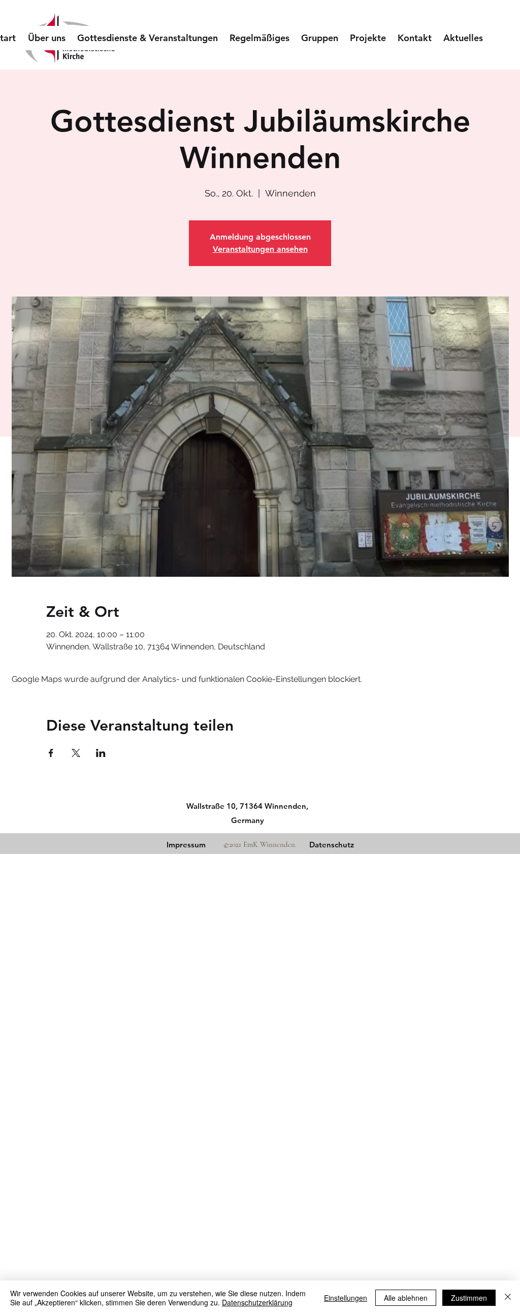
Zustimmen (469, 1298)
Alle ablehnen (406, 1298)
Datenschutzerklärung (257, 1302)
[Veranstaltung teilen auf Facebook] (51, 753)
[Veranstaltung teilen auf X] (76, 753)
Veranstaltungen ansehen (260, 249)
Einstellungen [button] (345, 1298)
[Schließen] (508, 1298)
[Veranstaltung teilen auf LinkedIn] (101, 753)
